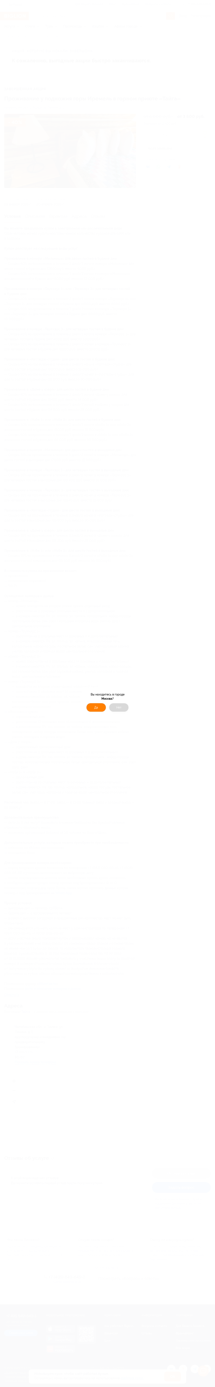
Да (96, 707)
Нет (119, 707)
